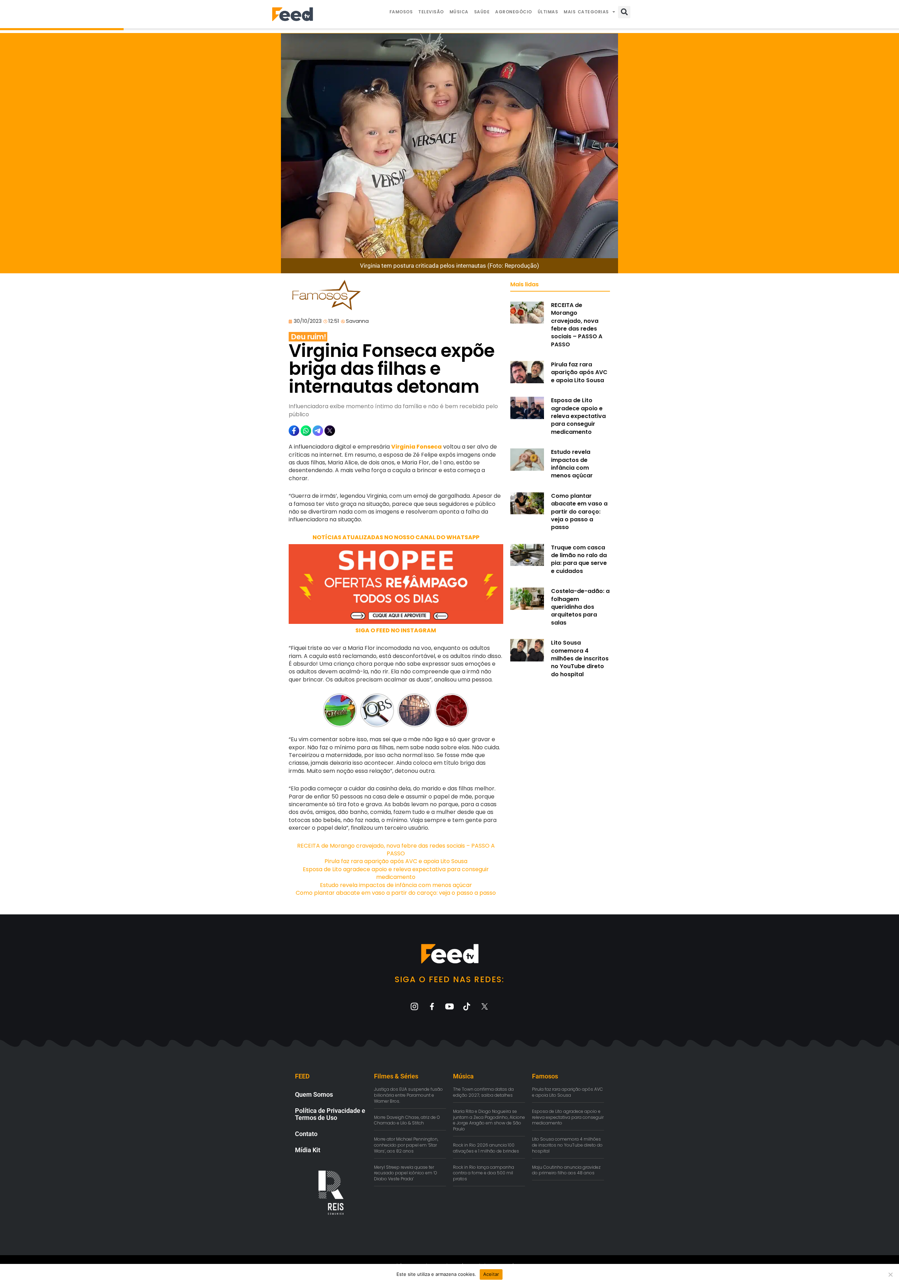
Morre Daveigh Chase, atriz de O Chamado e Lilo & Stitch (407, 1120)
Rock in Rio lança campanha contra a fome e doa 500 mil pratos (483, 1173)
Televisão (431, 12)
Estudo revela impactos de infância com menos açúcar (396, 885)
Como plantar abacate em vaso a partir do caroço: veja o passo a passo (396, 893)
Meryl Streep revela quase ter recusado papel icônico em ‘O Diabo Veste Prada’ (405, 1173)
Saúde (482, 12)
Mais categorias (586, 12)
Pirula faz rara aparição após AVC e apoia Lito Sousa (395, 861)
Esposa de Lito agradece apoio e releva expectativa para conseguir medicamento (396, 873)
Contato (306, 1133)
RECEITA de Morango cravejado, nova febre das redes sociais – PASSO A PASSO (396, 849)
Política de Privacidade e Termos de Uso (330, 1114)
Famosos (401, 12)
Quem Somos (314, 1094)
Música (459, 12)
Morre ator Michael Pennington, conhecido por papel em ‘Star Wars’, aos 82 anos (406, 1145)
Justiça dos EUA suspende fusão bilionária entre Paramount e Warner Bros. (408, 1095)
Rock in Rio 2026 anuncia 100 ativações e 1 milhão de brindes (486, 1148)
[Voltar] (327, 710)
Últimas (548, 12)
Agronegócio (513, 12)
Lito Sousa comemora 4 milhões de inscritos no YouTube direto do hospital (580, 658)
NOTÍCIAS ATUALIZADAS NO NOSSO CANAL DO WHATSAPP (396, 537)
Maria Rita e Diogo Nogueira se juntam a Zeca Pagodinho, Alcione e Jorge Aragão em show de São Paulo (489, 1120)
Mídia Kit (307, 1150)
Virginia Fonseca (416, 447)
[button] (624, 12)
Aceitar (491, 1274)
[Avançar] (464, 710)
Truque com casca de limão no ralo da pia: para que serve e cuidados (579, 559)
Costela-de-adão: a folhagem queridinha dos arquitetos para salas (580, 607)
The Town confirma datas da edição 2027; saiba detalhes (483, 1092)
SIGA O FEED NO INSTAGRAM (395, 630)
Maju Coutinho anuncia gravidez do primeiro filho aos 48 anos (566, 1170)
